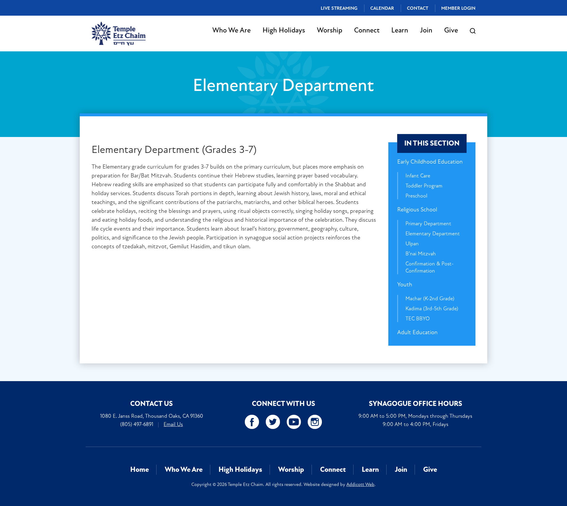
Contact (417, 8)
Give (451, 30)
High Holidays (284, 30)
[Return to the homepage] (119, 33)
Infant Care (417, 175)
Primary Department (428, 223)
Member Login (458, 8)
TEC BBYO (417, 318)
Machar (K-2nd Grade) (429, 298)
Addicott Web (360, 484)
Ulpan (412, 243)
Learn (399, 30)
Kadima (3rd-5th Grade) (431, 308)
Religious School (417, 209)
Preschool (416, 195)
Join (426, 30)
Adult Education (417, 332)
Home (139, 469)
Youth (404, 284)
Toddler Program (423, 185)
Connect (366, 30)
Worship (329, 30)
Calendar (382, 8)
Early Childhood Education (430, 161)
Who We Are (231, 30)
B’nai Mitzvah (420, 253)
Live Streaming (339, 8)
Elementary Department (432, 233)
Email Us (173, 424)
